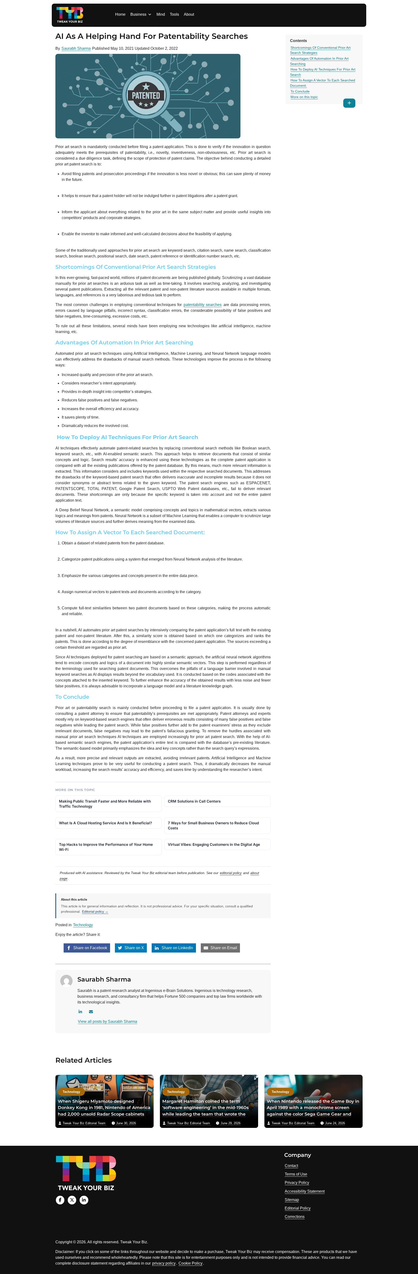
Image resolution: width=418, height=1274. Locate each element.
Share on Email (223, 948)
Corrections (295, 1217)
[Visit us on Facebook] (60, 1200)
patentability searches (203, 305)
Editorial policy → (95, 911)
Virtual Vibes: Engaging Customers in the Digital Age (214, 844)
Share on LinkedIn (177, 948)
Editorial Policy (298, 1208)
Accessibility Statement (305, 1191)
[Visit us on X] (72, 1200)
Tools (174, 14)
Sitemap (292, 1200)
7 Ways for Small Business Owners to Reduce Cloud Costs (213, 825)
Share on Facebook (89, 948)
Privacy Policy (297, 1183)
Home (120, 14)
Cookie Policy (190, 1263)
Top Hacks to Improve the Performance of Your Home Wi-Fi (106, 847)
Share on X (134, 948)
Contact (291, 1166)
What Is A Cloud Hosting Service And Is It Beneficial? (105, 823)
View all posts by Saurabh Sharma (107, 1021)
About (189, 14)
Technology (83, 925)
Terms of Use (296, 1174)
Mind (161, 14)
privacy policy (164, 1263)
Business (138, 14)
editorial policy (231, 873)
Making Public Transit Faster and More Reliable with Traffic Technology (105, 804)
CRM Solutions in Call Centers (194, 801)
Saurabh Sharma (76, 48)
